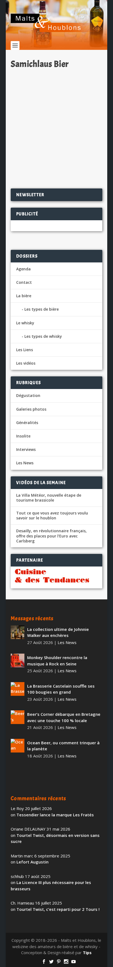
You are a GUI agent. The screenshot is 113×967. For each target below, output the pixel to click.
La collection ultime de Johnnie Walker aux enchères (58, 632)
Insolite (23, 436)
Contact (24, 282)
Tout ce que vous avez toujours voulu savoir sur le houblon (52, 515)
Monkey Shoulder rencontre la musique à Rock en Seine (57, 660)
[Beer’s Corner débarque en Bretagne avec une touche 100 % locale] (17, 717)
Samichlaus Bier (34, 80)
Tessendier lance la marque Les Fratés (55, 814)
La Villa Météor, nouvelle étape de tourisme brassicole (48, 498)
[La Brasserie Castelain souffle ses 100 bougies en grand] (17, 689)
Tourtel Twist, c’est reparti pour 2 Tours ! (58, 909)
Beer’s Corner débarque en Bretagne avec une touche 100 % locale (63, 717)
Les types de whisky (43, 336)
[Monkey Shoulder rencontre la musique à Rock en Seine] (17, 660)
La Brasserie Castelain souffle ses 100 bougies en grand (61, 689)
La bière (23, 295)
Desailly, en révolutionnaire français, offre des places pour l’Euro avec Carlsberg (51, 535)
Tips (87, 952)
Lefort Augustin (32, 862)
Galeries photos (31, 409)
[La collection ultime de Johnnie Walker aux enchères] (17, 632)
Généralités (27, 422)
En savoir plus (76, 166)
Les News (24, 462)
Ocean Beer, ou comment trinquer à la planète (63, 746)
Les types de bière (41, 309)
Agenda (23, 268)
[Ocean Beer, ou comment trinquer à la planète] (17, 746)
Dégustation (80, 89)
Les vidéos (25, 363)
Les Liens (24, 349)
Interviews (26, 449)
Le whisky (25, 322)
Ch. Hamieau (32, 89)
